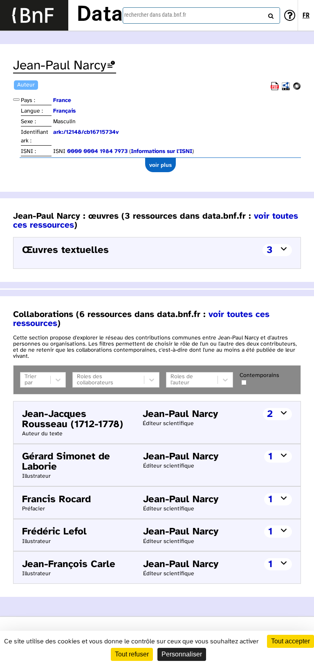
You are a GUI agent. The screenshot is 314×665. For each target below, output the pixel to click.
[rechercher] (270, 14)
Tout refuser (132, 654)
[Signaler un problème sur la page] (111, 66)
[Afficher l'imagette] (16, 99)
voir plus (160, 165)
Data (99, 15)
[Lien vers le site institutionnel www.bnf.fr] (34, 15)
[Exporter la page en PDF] (275, 89)
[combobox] (201, 15)
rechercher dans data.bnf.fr (155, 14)
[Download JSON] (297, 89)
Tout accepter (290, 641)
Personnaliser (181, 654)
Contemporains (259, 375)
